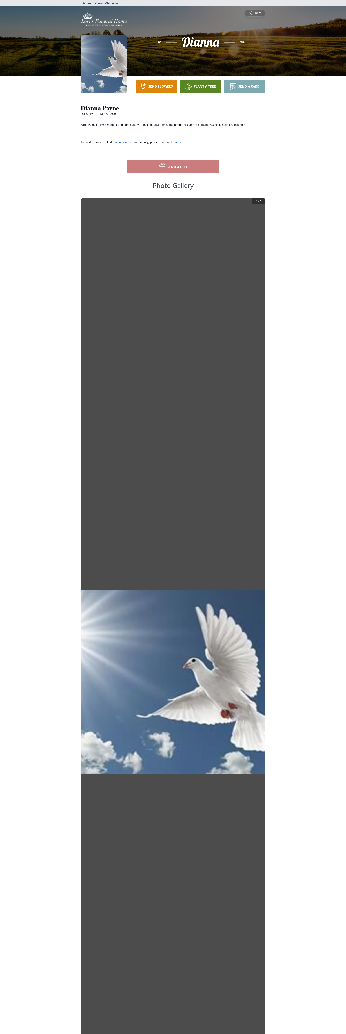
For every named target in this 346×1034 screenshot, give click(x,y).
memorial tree (124, 142)
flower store (178, 142)
